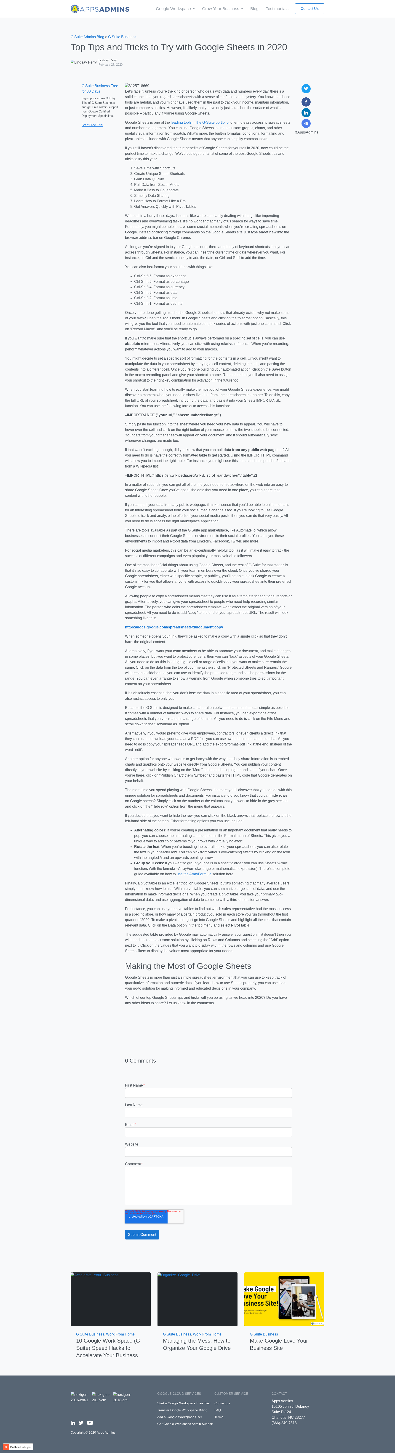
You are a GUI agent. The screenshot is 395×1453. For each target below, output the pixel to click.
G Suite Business (122, 37)
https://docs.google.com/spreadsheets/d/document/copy (174, 627)
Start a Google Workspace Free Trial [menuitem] (183, 1403)
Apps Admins (282, 1401)
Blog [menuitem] (254, 8)
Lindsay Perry (108, 60)
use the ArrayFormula (194, 874)
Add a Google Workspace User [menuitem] (179, 1416)
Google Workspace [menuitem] (174, 8)
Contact (279, 1393)
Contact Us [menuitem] (310, 9)
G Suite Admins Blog (87, 37)
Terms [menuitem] (218, 1416)
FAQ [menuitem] (217, 1410)
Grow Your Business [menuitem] (221, 8)
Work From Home (120, 1334)
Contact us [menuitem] (222, 1403)
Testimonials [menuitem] (277, 8)
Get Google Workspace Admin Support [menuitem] (185, 1423)
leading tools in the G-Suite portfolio (200, 122)
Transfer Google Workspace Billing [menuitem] (182, 1410)
